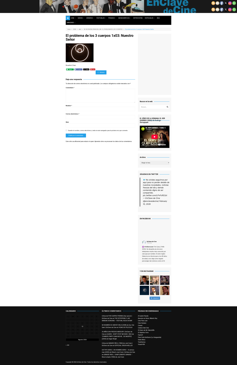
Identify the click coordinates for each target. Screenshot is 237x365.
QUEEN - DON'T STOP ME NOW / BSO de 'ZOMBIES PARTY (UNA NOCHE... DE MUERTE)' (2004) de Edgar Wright (118, 336)
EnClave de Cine (152, 241)
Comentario (70, 88)
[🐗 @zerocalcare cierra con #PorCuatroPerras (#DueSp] (164, 280)
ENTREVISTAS (138, 18)
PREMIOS (111, 18)
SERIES (80, 18)
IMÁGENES (70, 22)
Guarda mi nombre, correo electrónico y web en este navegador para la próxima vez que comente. (98, 130)
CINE (72, 18)
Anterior (102, 72)
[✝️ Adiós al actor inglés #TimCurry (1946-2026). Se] (144, 280)
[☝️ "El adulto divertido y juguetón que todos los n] (164, 290)
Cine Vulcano (142, 323)
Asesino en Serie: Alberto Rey (147, 318)
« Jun (67, 345)
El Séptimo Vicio (143, 332)
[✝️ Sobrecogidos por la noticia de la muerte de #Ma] (154, 290)
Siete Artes (141, 340)
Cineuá (140, 325)
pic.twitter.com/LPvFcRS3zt (155, 195)
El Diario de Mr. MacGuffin (146, 330)
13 (82, 326)
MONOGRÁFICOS (124, 18)
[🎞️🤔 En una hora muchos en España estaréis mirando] (144, 290)
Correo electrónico (72, 114)
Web (67, 122)
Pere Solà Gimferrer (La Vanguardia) (149, 337)
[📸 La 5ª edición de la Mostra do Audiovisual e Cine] (154, 280)
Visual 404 (141, 344)
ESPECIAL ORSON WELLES (124, 345)
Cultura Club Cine (143, 328)
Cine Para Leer (142, 321)
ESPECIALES (149, 18)
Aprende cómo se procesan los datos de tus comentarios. (113, 141)
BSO (158, 18)
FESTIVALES (100, 18)
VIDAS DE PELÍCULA (125, 327)
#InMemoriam (148, 247)
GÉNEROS (89, 18)
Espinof (140, 335)
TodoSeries (141, 342)
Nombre (69, 105)
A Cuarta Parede (143, 316)
